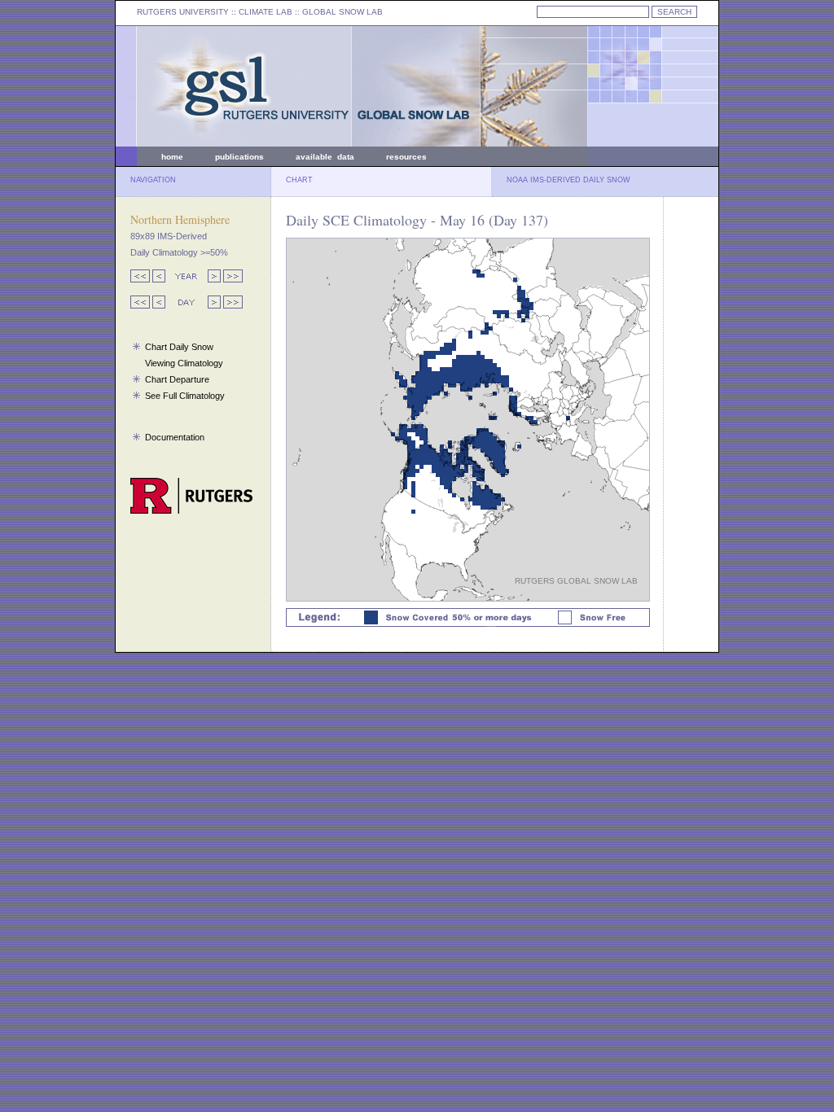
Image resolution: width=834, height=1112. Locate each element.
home (172, 156)
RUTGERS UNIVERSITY (183, 11)
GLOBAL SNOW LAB (342, 11)
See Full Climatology (185, 396)
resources (406, 156)
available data (325, 156)
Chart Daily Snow (179, 347)
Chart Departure (177, 379)
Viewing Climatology (184, 363)
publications (239, 156)
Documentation (174, 437)
